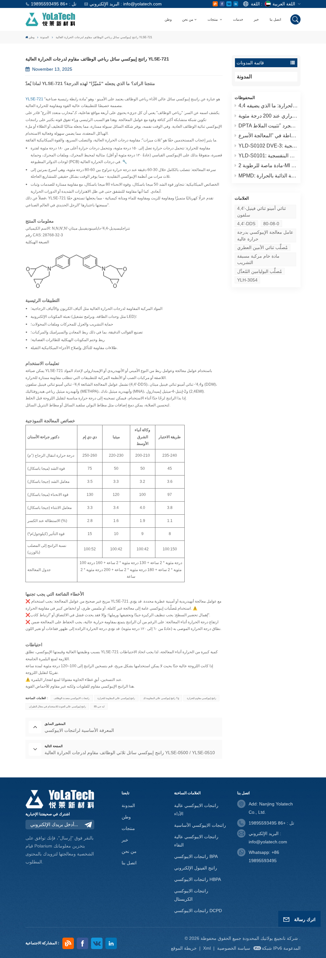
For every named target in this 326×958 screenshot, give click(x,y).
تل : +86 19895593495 (53, 3)
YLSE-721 (57, 198)
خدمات (238, 19)
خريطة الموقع (184, 948)
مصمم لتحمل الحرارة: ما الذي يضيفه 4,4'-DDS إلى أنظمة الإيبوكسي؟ (268, 105)
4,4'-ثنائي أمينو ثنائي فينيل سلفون (261, 211)
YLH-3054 (247, 279)
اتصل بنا (275, 19)
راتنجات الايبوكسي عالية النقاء (196, 840)
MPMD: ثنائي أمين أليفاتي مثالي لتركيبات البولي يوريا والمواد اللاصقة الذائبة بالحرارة (268, 175)
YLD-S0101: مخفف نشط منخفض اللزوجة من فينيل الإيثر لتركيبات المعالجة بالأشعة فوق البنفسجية (268, 155)
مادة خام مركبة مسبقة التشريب (258, 259)
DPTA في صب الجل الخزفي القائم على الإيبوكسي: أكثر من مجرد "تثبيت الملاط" (268, 125)
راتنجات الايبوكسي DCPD (198, 910)
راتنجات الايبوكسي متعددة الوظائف (71, 698)
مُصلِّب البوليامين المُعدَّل (259, 271)
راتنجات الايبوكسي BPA (196, 856)
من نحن (187, 19)
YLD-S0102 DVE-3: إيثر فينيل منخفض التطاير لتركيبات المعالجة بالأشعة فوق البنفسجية (268, 145)
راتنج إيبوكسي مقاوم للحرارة (201, 698)
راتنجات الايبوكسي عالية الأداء (196, 809)
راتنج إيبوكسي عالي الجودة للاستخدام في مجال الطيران (57, 706)
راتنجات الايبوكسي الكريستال (191, 895)
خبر (256, 19)
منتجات (213, 19)
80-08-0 (271, 223)
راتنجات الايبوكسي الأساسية (200, 825)
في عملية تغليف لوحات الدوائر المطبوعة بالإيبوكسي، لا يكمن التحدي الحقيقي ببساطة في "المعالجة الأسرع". (268, 135)
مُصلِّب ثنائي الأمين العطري (262, 247)
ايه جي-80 (99, 706)
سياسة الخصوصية (233, 948)
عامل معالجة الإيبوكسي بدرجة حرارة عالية (265, 235)
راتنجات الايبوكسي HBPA (197, 879)
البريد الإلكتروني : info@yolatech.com (125, 3)
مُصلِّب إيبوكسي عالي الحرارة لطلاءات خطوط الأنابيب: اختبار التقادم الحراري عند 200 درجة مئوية (268, 115)
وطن (168, 19)
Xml (207, 948)
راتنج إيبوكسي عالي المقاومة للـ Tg (161, 698)
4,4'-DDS (246, 223)
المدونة (44, 37)
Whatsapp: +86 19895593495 (264, 856)
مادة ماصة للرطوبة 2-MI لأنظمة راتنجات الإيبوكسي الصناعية (268, 165)
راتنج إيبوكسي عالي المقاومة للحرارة (116, 698)
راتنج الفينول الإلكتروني (195, 867)
